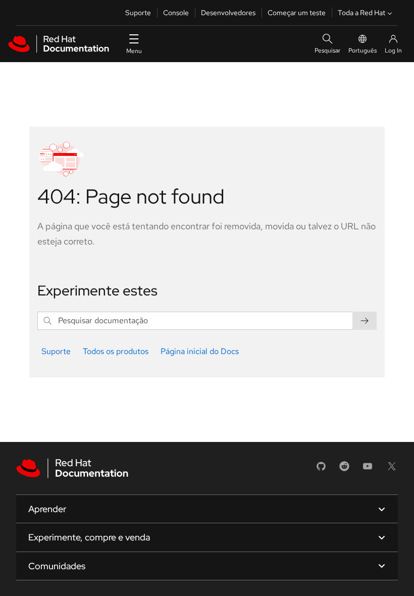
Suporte (138, 12)
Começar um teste (297, 12)
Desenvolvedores (228, 12)
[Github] (321, 469)
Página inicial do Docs (200, 351)
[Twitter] (392, 469)
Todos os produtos (115, 351)
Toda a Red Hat (361, 12)
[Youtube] (367, 469)
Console (176, 12)
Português (362, 50)
